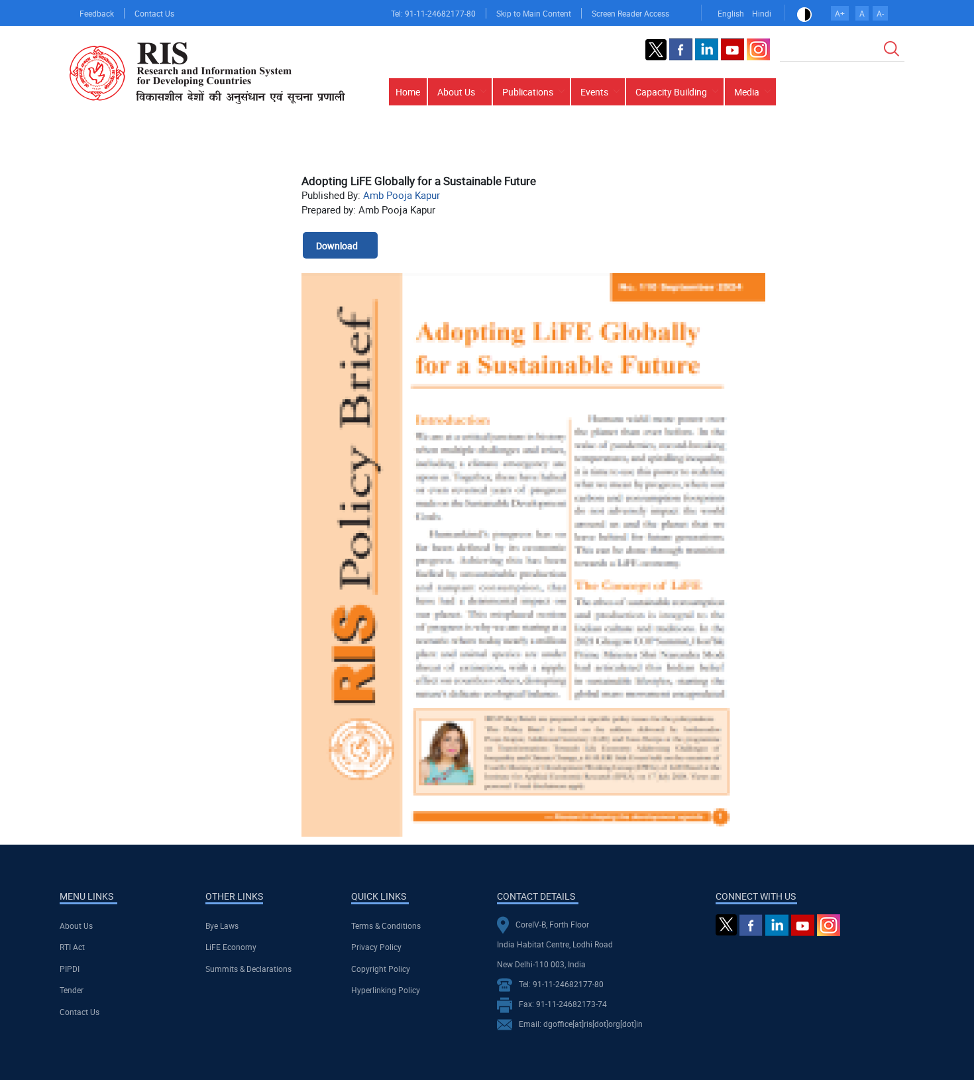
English (731, 13)
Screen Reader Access (630, 13)
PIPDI (70, 968)
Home (408, 92)
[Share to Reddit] (858, 153)
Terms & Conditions (386, 925)
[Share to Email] (876, 153)
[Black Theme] (804, 13)
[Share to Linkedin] (839, 153)
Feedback (97, 13)
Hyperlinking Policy (385, 990)
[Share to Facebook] (802, 153)
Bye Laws (222, 925)
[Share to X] (821, 153)
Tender (71, 990)
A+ (840, 13)
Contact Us (154, 13)
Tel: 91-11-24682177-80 (433, 13)
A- (880, 13)
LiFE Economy (230, 946)
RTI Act (72, 946)
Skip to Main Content (533, 13)
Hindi (761, 13)
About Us (76, 925)
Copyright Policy (380, 968)
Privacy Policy (376, 946)
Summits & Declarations (248, 968)
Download (337, 245)
